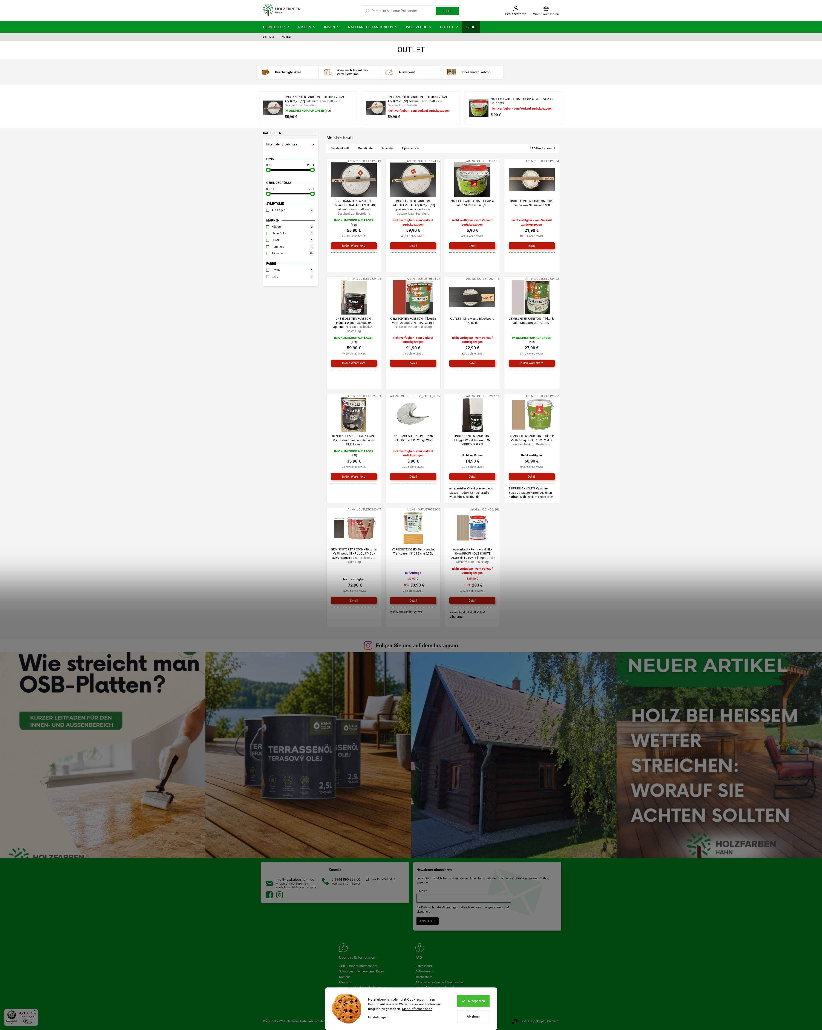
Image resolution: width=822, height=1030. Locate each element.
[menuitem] (276, 27)
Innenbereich (424, 977)
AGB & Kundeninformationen (358, 966)
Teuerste (387, 148)
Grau (292, 276)
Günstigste (365, 148)
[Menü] (35, 1011)
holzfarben (269, 894)
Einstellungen (377, 1017)
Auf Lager (292, 210)
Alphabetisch (410, 148)
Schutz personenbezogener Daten (361, 971)
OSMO (292, 240)
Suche (447, 11)
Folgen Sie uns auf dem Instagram (417, 645)
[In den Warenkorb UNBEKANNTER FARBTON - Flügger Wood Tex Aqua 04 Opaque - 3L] (354, 363)
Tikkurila (292, 253)
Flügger (292, 226)
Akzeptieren (476, 1001)
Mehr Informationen (417, 1009)
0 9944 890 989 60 (346, 879)
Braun (292, 270)
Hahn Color (292, 233)
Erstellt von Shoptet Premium (539, 1021)
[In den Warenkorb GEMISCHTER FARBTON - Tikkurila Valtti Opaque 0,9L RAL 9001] (532, 363)
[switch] (27, 1021)
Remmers (292, 246)
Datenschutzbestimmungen (439, 907)
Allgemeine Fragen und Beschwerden (439, 982)
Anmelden (428, 921)
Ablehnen (473, 1016)
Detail (413, 246)
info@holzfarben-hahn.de (295, 879)
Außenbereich (424, 971)
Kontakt (344, 977)
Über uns (345, 982)
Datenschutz (423, 966)
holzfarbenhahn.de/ (279, 894)
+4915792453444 (383, 879)
